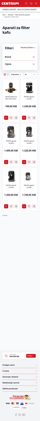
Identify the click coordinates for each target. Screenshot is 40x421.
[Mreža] (5, 74)
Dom (4, 15)
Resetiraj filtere (28, 47)
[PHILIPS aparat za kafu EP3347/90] (29, 132)
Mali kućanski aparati (26, 9)
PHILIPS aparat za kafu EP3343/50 (29, 99)
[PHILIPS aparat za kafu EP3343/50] (29, 88)
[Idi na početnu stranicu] (10, 3)
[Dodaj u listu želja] (11, 118)
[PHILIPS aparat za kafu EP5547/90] (29, 176)
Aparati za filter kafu (12, 17)
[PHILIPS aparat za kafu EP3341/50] (11, 176)
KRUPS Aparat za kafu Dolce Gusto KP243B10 (11, 99)
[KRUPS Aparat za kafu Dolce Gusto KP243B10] (11, 88)
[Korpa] (31, 3)
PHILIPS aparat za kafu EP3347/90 (29, 143)
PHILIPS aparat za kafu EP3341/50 (11, 187)
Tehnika (10, 15)
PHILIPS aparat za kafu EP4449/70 (11, 143)
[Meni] (36, 3)
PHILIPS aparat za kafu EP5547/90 (29, 187)
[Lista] (8, 74)
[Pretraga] (26, 3)
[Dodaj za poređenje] (16, 118)
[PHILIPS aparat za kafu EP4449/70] (11, 132)
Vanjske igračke (9, 9)
